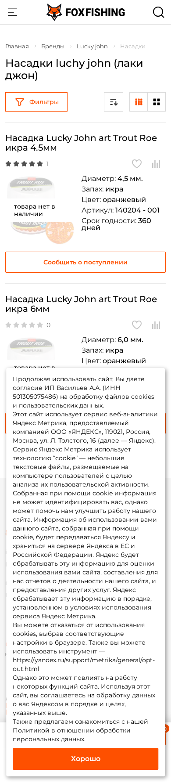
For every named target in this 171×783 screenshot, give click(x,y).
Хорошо (85, 758)
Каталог (12, 12)
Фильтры (44, 102)
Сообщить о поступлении (85, 262)
